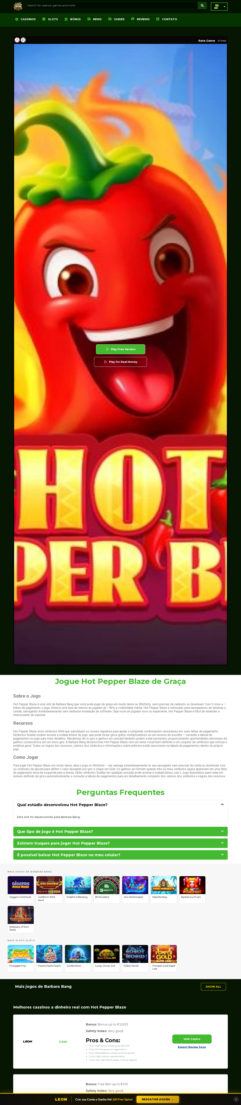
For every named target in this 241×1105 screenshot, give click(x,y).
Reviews (143, 19)
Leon (63, 1041)
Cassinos (28, 19)
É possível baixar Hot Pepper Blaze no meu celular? (68, 855)
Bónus (75, 19)
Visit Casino (192, 1039)
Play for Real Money (123, 362)
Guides (119, 19)
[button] (219, 6)
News (97, 19)
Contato (169, 19)
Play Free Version (123, 349)
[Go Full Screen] (23, 40)
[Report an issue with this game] (17, 40)
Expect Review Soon (192, 1046)
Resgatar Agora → (158, 1099)
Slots (53, 19)
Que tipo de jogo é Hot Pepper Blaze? (55, 831)
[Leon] (27, 1047)
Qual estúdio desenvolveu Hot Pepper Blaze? (62, 805)
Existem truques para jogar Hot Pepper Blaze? (63, 843)
